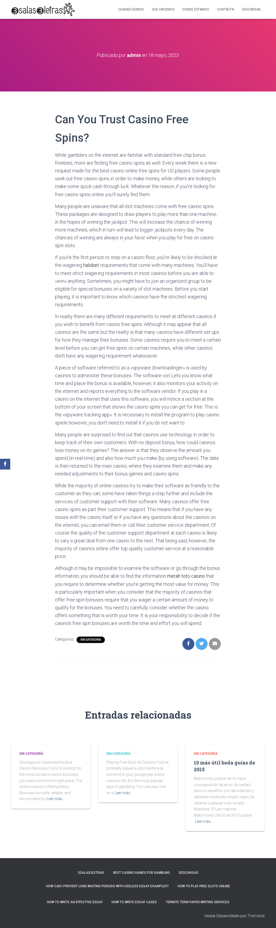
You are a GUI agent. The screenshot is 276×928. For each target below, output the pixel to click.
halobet (91, 265)
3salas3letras (91, 873)
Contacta (225, 9)
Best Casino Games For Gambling (141, 873)
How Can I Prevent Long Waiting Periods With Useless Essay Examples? (107, 886)
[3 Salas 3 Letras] (43, 9)
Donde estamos (195, 9)
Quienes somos (131, 9)
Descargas (251, 9)
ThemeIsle (256, 916)
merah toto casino (186, 576)
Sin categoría (90, 639)
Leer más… (56, 799)
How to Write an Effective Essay (75, 902)
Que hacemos (163, 9)
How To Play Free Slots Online (204, 886)
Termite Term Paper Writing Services (197, 902)
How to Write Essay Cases (134, 902)
